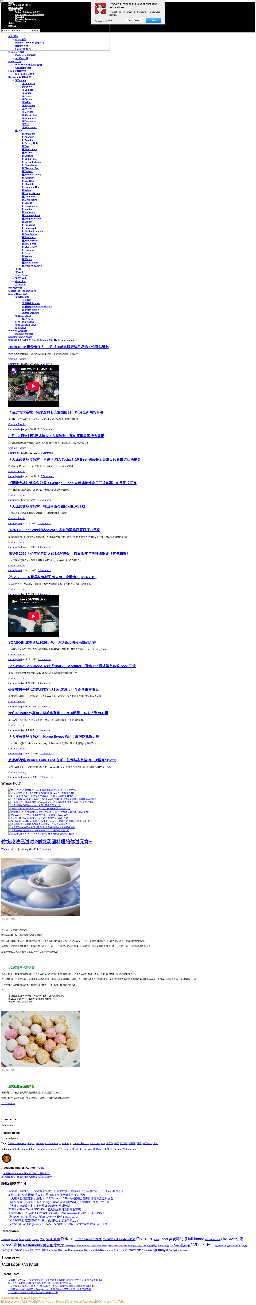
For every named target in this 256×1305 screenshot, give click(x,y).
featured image (52, 1143)
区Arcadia (27, 140)
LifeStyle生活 (55, 1149)
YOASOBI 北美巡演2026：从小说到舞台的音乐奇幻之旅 (52, 642)
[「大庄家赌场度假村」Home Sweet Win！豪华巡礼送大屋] (38, 830)
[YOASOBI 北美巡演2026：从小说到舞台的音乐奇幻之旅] (38, 818)
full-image (66, 1143)
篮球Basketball (23, 316)
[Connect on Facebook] (80, 1301)
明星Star (46, 1250)
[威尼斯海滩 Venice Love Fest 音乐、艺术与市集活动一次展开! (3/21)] (44, 833)
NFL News (20, 328)
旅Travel (35, 1250)
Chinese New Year (17, 1143)
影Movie (16, 1250)
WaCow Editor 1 (9, 849)
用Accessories (75, 1250)
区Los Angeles (30, 206)
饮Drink (19, 272)
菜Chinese (27, 89)
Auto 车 (14, 1239)
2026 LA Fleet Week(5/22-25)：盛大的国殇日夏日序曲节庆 (54, 530)
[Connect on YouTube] (109, 1301)
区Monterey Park (31, 215)
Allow (153, 20)
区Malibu (27, 209)
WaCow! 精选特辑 (180, 1245)
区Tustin (26, 253)
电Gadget (171, 1250)
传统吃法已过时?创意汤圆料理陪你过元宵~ (46, 841)
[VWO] (108, 21)
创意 (116, 1143)
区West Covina (30, 262)
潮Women (62, 1250)
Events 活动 (14, 61)
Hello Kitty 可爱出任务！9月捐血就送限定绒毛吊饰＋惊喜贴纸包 (58, 347)
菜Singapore (29, 118)
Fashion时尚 (127, 1239)
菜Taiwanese (29, 121)
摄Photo (26, 1250)
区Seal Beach (29, 243)
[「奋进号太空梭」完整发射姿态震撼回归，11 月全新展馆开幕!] (41, 793)
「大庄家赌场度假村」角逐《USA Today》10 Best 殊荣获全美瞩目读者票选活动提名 (74, 459)
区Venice (27, 256)
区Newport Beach (31, 218)
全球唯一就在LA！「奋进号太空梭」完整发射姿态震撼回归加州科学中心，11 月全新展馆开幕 (66, 1191)
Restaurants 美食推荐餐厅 (43, 1245)
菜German (27, 99)
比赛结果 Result (30, 309)
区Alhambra (28, 133)
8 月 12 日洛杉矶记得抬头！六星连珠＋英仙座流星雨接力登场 (56, 436)
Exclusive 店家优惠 (25, 55)
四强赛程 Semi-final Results (37, 306)
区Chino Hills (29, 159)
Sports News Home (98, 1246)
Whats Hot (81, 1149)
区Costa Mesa (29, 165)
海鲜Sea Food (29, 115)
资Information (129, 1149)
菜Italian (26, 102)
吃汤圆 (123, 1143)
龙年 (155, 1143)
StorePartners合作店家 (20, 337)
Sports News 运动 (17, 294)
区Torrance (28, 250)
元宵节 (109, 1143)
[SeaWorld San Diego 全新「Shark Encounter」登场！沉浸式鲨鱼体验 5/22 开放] (50, 821)
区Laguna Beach (31, 193)
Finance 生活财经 (17, 330)
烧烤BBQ (27, 86)
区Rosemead (29, 228)
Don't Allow (133, 20)
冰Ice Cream (21, 275)
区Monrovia (28, 212)
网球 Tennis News (24, 321)
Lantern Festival (81, 1143)
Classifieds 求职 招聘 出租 (22, 291)
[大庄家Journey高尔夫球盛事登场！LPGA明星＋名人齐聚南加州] (41, 827)
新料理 (132, 1143)
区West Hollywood (32, 265)
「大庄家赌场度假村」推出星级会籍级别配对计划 (46, 506)
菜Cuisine (20, 80)
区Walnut (27, 259)
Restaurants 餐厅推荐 (19, 77)
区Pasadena (28, 225)
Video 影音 (163, 1245)
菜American (28, 83)
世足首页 (26, 300)
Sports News (83, 1245)
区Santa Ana (29, 237)
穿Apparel (89, 1250)
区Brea (25, 146)
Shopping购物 (70, 1246)
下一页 (10, 1103)
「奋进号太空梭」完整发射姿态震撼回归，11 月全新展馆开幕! (56, 412)
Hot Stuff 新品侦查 (24, 74)
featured (40, 1143)
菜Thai (25, 124)
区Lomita (27, 203)
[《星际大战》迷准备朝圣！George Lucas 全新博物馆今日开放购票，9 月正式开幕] (51, 802)
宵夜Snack (20, 278)
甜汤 (139, 1143)
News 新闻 (69, 1149)
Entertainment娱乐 (88, 1239)
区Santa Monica (30, 240)
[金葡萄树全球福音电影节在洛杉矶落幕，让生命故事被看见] (39, 824)
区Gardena (28, 181)
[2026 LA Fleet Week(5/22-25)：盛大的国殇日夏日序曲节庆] (39, 808)
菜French (27, 96)
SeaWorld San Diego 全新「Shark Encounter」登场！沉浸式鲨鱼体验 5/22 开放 (72, 666)
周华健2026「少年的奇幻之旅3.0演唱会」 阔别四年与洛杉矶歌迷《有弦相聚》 (69, 553)
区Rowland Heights (32, 231)
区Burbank (28, 152)
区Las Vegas (29, 196)
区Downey (27, 171)
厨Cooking (115, 1149)
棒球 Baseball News (25, 325)
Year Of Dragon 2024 (98, 1149)
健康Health (220, 1245)
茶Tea (18, 269)
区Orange (27, 221)
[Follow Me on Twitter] (50, 1301)
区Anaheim (28, 137)
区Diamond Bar (30, 168)
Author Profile (35, 1167)
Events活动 (111, 1239)
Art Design (5, 1240)
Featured (25, 1149)
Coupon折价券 (50, 1239)
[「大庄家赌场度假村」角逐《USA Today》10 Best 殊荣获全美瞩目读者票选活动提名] (52, 799)
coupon (35, 1239)
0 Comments (47, 364)
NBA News (27, 319)
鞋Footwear (183, 1250)
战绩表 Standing (31, 313)
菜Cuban (27, 93)
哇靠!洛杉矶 (11, 1298)
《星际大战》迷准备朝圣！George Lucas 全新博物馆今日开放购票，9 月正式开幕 (72, 483)
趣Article (148, 1250)
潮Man (54, 1250)
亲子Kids (119, 1250)
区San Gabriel (29, 234)
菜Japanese (28, 105)
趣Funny (159, 1250)
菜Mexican (27, 111)
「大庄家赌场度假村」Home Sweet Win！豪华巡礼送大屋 (53, 736)
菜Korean (27, 108)
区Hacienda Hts (30, 187)
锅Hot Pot (20, 281)
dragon (31, 1143)
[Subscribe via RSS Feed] (18, 1301)
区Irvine (26, 190)
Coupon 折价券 (16, 52)
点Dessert (20, 284)
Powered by (100, 21)
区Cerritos (27, 155)
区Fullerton (28, 177)
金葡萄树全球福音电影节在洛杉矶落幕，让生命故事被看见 (53, 690)
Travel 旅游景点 (149, 1245)
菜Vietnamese (29, 127)
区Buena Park (29, 149)
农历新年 (147, 1143)
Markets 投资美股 (24, 333)
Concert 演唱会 (23, 67)
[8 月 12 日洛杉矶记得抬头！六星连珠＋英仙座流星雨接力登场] (40, 796)
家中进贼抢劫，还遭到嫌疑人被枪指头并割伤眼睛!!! (27, 1176)
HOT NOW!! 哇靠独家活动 (28, 64)
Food (33, 1149)
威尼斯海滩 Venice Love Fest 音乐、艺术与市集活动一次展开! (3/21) (62, 760)
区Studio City (29, 247)
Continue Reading (17, 359)
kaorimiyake (14, 364)
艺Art (110, 1250)
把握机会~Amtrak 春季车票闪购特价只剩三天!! (26, 1173)
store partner (113, 1246)
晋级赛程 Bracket (31, 303)
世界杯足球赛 (22, 297)
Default (16, 1149)
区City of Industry (31, 162)
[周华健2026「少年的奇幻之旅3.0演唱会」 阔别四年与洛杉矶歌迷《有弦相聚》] (49, 811)
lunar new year (97, 1143)
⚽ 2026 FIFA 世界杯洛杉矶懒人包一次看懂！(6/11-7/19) (52, 577)
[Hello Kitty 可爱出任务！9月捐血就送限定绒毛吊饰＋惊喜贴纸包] (42, 789)
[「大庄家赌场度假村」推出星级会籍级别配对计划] (34, 805)
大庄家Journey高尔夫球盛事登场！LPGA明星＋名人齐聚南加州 (58, 713)
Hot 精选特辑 (15, 287)
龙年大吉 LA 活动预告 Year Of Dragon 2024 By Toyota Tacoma (41, 340)
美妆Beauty (101, 1250)
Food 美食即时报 (17, 71)
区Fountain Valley (31, 174)
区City (18, 130)
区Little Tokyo (29, 199)
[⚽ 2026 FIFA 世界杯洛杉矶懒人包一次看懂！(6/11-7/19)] (38, 815)
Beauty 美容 (25, 1239)
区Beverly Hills (30, 143)
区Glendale (28, 184)
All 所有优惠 (21, 58)
